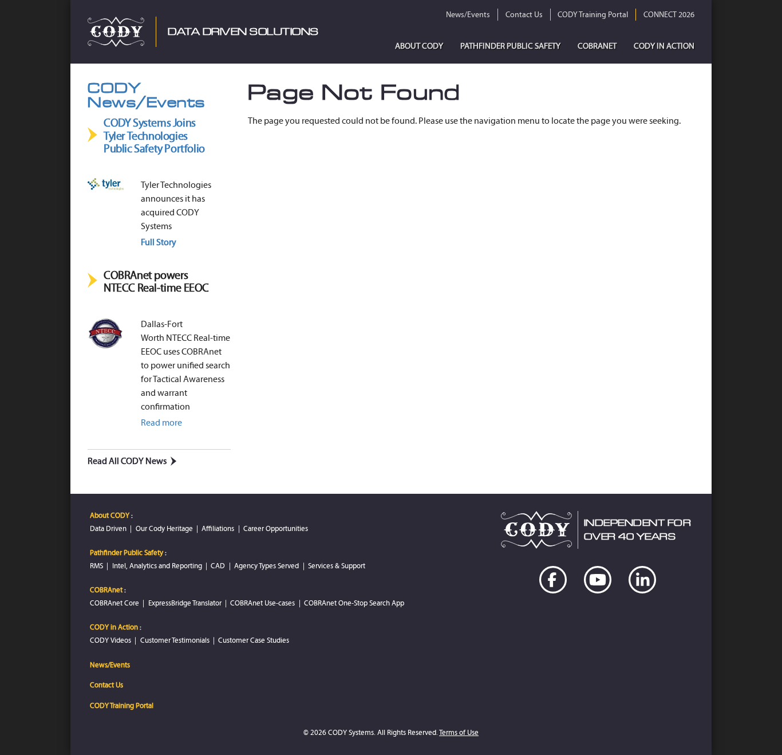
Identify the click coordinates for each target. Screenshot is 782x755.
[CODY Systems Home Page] (116, 32)
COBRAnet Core (114, 603)
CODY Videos (110, 640)
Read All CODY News (127, 460)
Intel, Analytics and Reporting (157, 565)
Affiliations (218, 528)
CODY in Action (664, 46)
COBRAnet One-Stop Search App (354, 603)
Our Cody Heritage (164, 528)
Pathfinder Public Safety (510, 46)
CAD (218, 565)
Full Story (158, 242)
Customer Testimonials (175, 640)
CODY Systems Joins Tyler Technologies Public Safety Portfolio (154, 135)
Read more (161, 422)
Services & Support (336, 565)
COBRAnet (597, 46)
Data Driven (108, 528)
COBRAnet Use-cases (262, 603)
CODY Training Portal (593, 14)
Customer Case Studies (253, 640)
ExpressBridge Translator (185, 603)
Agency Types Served (266, 565)
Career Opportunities (275, 528)
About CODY (419, 46)
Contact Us (524, 14)
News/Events (468, 14)
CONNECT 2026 (668, 14)
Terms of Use (459, 732)
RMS (96, 565)
